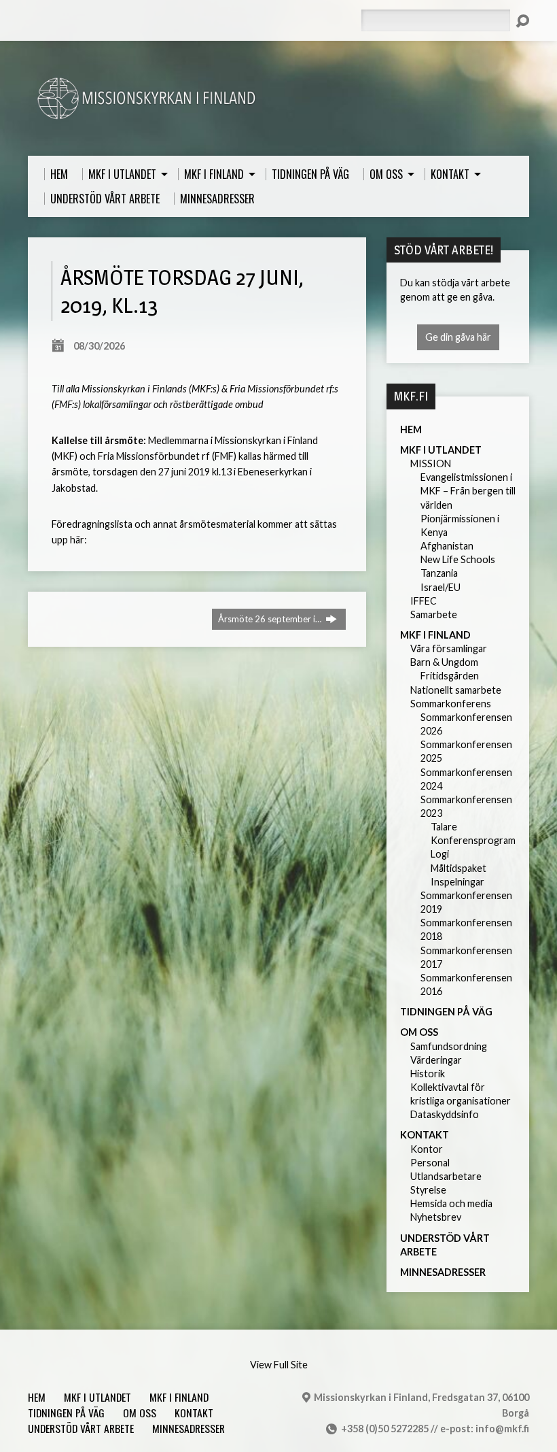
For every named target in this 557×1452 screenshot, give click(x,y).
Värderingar (436, 1060)
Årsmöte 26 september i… (270, 618)
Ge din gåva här (458, 337)
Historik (427, 1073)
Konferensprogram (473, 840)
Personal (430, 1162)
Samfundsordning (448, 1046)
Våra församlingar (448, 648)
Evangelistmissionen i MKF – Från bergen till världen (468, 490)
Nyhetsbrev (435, 1217)
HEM (411, 429)
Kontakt (424, 1135)
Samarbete (433, 614)
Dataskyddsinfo (444, 1114)
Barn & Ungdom (444, 662)
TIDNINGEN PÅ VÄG (446, 1011)
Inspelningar (457, 882)
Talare (444, 826)
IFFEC (423, 601)
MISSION (430, 463)
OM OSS (419, 1032)
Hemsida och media (451, 1203)
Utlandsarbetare (446, 1176)
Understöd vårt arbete (81, 1428)
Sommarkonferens (450, 703)
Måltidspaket (458, 868)
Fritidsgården (449, 675)
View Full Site (279, 1364)
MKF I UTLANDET (441, 450)
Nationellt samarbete (455, 690)
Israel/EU (440, 587)
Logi (440, 854)
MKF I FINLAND (435, 635)
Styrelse (428, 1190)
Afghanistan (446, 546)
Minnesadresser (443, 1272)
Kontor (426, 1149)
